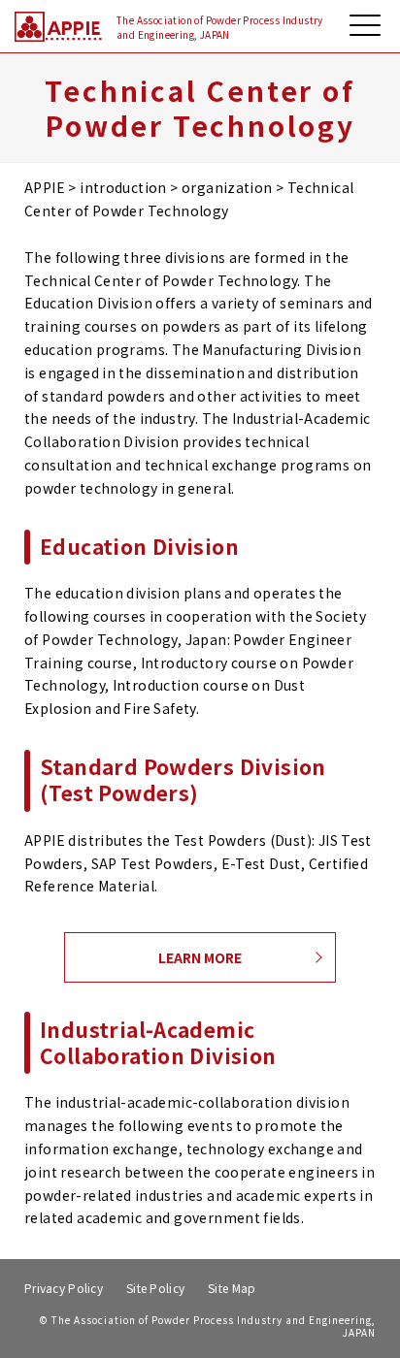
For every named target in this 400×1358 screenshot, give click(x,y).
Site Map (231, 1287)
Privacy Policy (63, 1287)
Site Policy (155, 1287)
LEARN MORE (200, 957)
